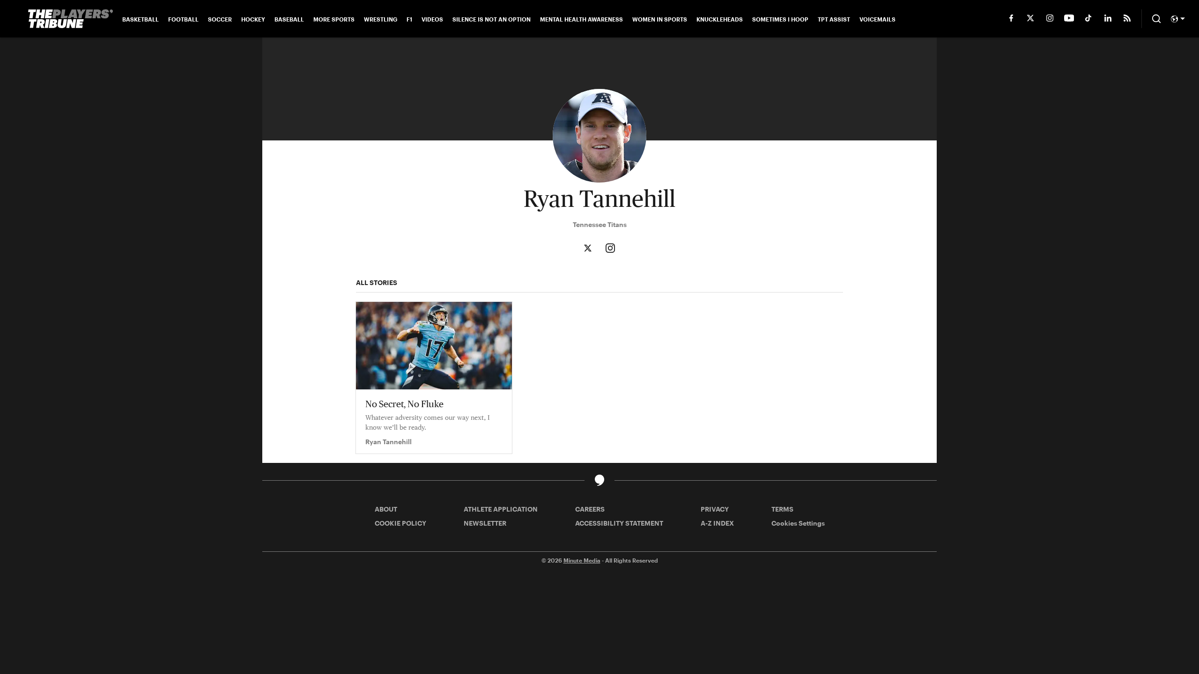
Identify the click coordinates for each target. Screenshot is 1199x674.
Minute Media (581, 560)
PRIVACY (715, 509)
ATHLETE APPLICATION (501, 509)
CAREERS (590, 509)
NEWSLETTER (485, 523)
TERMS (782, 509)
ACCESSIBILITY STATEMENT (619, 523)
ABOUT (386, 509)
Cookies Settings (798, 523)
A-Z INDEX (717, 523)
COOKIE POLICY (400, 523)
